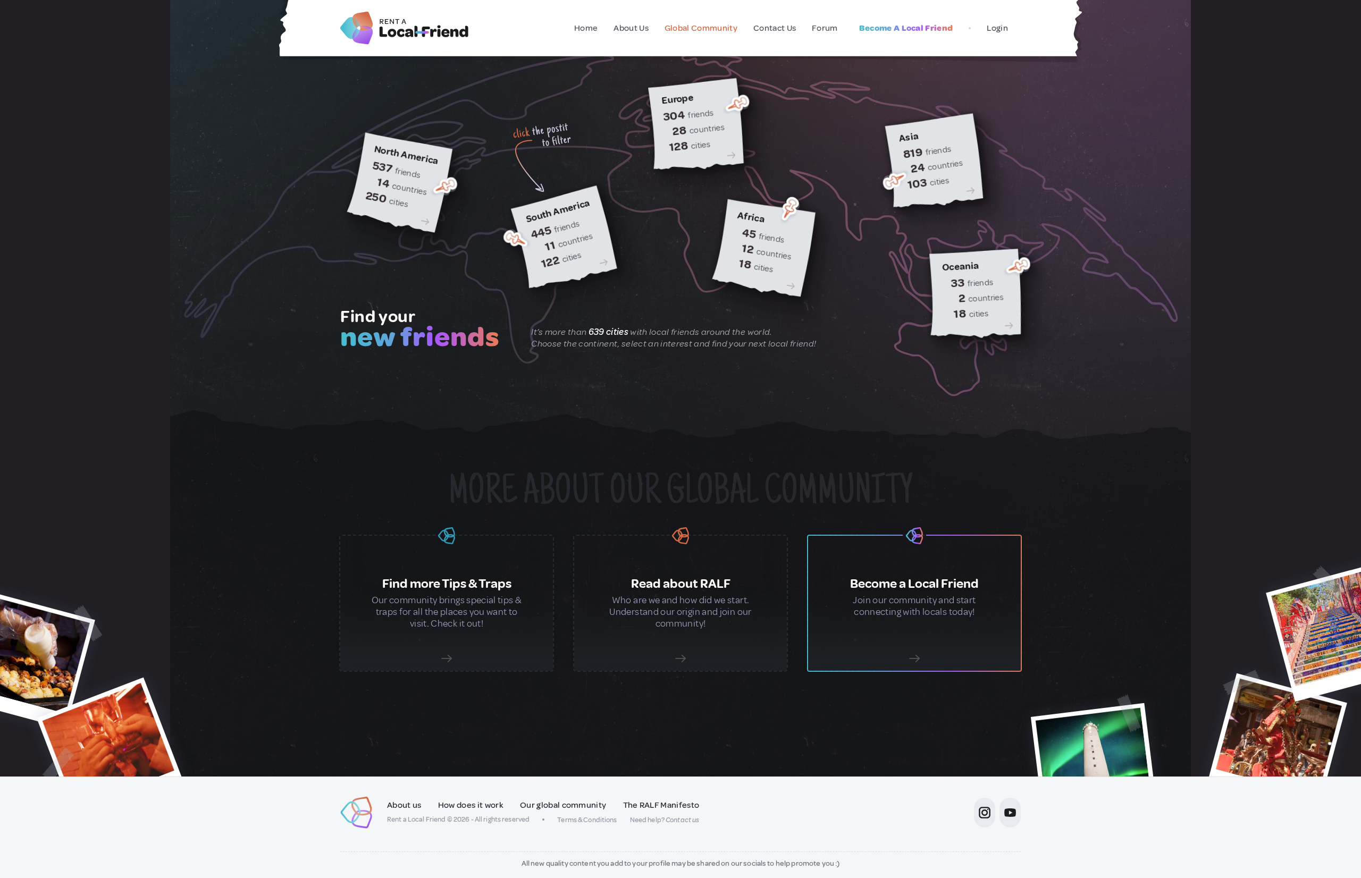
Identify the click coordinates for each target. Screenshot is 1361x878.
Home (586, 28)
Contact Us (774, 28)
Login (997, 28)
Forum (825, 28)
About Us (631, 28)
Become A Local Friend (906, 28)
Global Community (701, 28)
